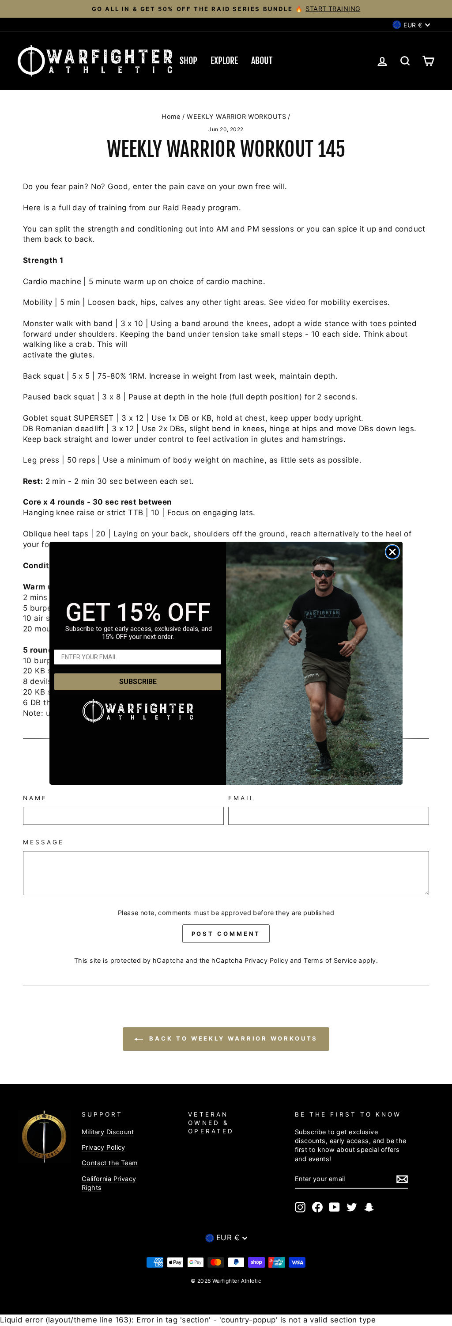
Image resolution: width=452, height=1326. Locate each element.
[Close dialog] (392, 552)
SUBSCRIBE (138, 681)
